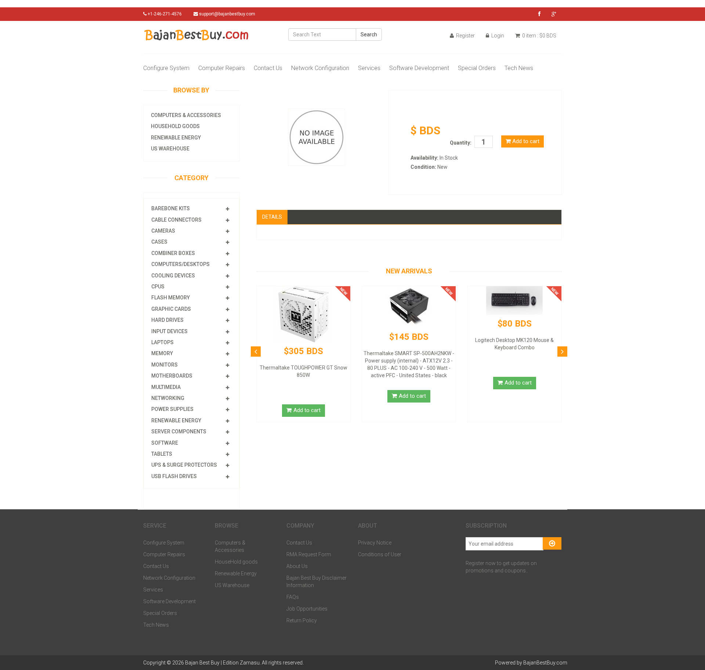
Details (272, 217)
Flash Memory (170, 298)
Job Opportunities (307, 609)
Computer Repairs (221, 68)
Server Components (178, 431)
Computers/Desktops (180, 264)
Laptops (162, 342)
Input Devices (169, 331)
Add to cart (525, 141)
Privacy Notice (374, 543)
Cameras (163, 231)
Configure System (166, 68)
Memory (162, 353)
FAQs (292, 597)
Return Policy (301, 620)
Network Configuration (320, 68)
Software (164, 443)
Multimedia (166, 387)
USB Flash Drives (174, 476)
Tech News (519, 68)
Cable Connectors (176, 220)
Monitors (164, 365)
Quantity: (460, 143)
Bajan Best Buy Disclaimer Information (316, 581)
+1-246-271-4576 (164, 14)
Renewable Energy (176, 138)
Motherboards (171, 376)
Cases (159, 242)
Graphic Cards (171, 309)
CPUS (157, 287)
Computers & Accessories (186, 115)
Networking (167, 398)
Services (369, 68)
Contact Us (268, 68)
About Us (297, 566)
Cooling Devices (173, 275)
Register (465, 36)
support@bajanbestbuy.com (227, 14)
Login (497, 36)
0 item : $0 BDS (538, 36)
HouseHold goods (175, 126)
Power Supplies (172, 409)
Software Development (419, 68)
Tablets (161, 454)
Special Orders (477, 68)
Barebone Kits (170, 208)
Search (369, 34)
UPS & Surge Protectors (184, 465)
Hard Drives (167, 320)
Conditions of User (379, 554)
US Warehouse (170, 149)
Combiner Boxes (173, 253)
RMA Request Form (308, 554)
